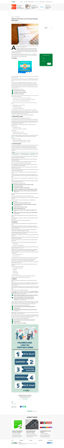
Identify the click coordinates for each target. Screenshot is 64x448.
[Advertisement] (32, 13)
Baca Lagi (19, 436)
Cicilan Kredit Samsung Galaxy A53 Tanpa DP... (30, 431)
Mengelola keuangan (31, 1)
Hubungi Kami (51, 440)
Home (12, 440)
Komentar (18, 433)
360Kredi (12, 118)
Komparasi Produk (42, 1)
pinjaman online (30, 54)
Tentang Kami (21, 440)
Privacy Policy (40, 440)
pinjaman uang (13, 136)
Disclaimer (30, 440)
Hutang (36, 1)
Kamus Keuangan (48, 1)
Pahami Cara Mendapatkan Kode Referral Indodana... (17, 431)
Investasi (21, 1)
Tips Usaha (25, 1)
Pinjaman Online (19, 5)
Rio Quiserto (16, 22)
